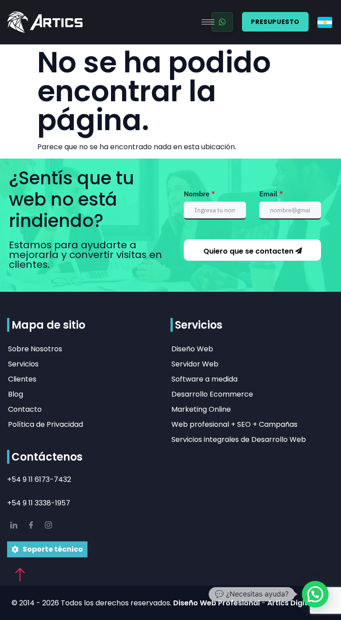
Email (271, 193)
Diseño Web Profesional (217, 603)
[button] (315, 594)
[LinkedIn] (13, 526)
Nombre (199, 193)
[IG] (48, 526)
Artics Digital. (291, 603)
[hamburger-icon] (208, 22)
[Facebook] (31, 526)
